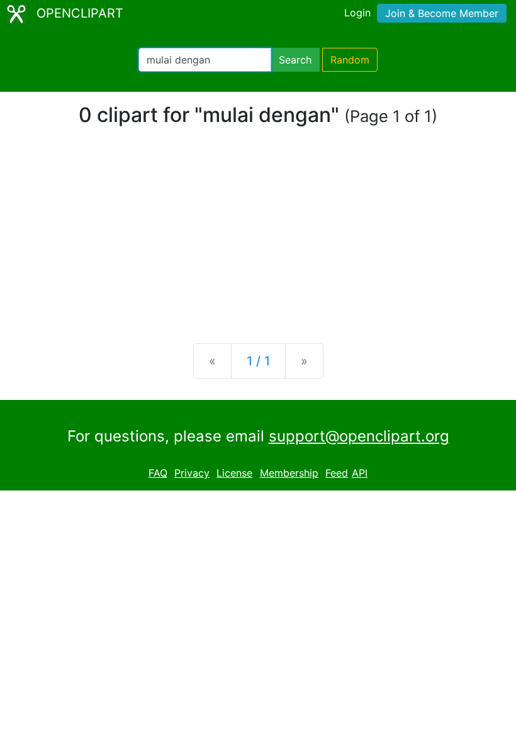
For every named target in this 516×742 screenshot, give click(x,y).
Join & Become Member (441, 13)
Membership (289, 473)
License (234, 473)
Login (357, 12)
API (359, 473)
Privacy (192, 473)
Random (349, 59)
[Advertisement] (258, 235)
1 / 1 (258, 360)
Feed (336, 473)
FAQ (158, 473)
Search (295, 59)
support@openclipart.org (359, 436)
